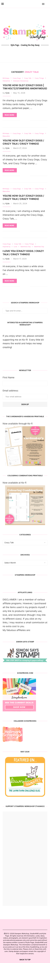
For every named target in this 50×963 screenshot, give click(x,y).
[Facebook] (35, 4)
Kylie (7, 93)
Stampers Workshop (25, 575)
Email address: (11, 390)
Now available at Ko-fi (14, 482)
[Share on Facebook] (24, 121)
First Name (8, 377)
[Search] (47, 4)
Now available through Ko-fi (18, 423)
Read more (9, 115)
